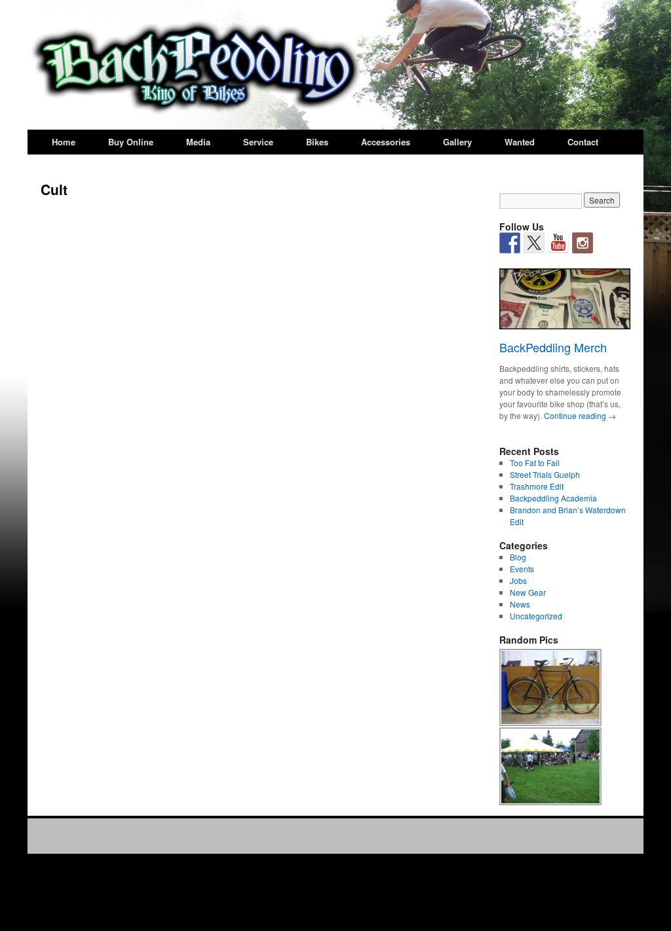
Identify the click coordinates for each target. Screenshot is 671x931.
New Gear (528, 592)
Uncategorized (536, 615)
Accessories (385, 142)
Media (198, 142)
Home (63, 142)
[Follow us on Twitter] (534, 242)
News (520, 604)
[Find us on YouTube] (558, 242)
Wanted (520, 142)
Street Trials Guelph (545, 474)
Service (258, 142)
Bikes (317, 142)
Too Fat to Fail (535, 462)
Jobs (518, 580)
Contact (582, 142)
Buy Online (130, 142)
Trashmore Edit (537, 486)
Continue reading (580, 415)
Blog (518, 556)
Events (522, 568)
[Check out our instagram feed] (582, 242)
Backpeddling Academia (553, 497)
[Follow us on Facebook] (509, 242)
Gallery (457, 142)
